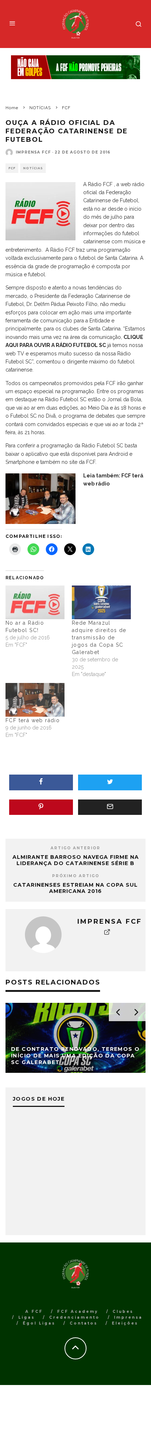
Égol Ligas (39, 1323)
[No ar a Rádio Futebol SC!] (35, 602)
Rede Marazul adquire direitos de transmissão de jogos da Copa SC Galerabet (99, 637)
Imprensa (128, 1317)
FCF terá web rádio (32, 720)
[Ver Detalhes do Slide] (75, 67)
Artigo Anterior (75, 848)
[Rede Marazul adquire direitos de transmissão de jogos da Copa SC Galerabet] (101, 602)
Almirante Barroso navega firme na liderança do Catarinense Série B (75, 860)
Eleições (125, 1323)
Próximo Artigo (75, 876)
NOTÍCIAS (33, 168)
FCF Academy (77, 1311)
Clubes (123, 1311)
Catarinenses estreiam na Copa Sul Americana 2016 (75, 888)
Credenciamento (74, 1317)
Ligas (26, 1317)
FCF (11, 168)
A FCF (34, 1311)
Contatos (83, 1323)
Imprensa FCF (33, 152)
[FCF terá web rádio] (35, 700)
